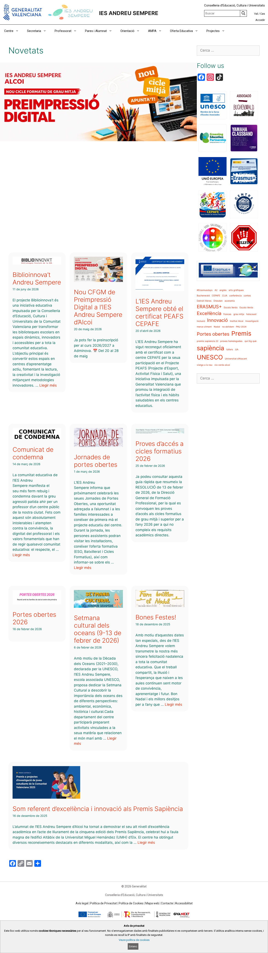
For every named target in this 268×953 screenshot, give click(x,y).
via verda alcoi (222, 365)
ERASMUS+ (209, 306)
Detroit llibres (204, 300)
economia (230, 300)
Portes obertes (213, 334)
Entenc (133, 946)
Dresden (218, 300)
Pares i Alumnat (96, 31)
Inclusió (201, 321)
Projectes (213, 31)
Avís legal (82, 903)
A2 (216, 290)
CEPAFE (216, 295)
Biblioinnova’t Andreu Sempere (37, 278)
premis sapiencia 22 (207, 341)
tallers (229, 349)
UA (236, 349)
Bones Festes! (155, 617)
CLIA (224, 295)
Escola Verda (230, 307)
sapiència (210, 348)
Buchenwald (203, 295)
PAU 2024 (241, 326)
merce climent (204, 326)
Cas (262, 13)
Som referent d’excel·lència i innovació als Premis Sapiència (98, 808)
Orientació (127, 31)
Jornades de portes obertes (95, 460)
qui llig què (250, 341)
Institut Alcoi (236, 321)
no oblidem (228, 326)
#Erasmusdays (205, 290)
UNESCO (210, 357)
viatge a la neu (204, 365)
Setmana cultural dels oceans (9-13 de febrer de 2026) (97, 629)
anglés (223, 290)
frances (227, 314)
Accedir (260, 20)
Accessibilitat (184, 903)
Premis (241, 333)
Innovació (217, 320)
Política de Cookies (131, 903)
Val (256, 13)
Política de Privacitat (103, 903)
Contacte (167, 903)
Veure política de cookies (134, 940)
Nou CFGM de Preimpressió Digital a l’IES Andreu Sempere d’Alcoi (98, 307)
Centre (8, 31)
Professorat (63, 31)
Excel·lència (209, 313)
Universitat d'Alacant (236, 358)
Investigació (251, 321)
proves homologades (231, 341)
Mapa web (152, 903)
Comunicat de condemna (33, 453)
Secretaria (34, 31)
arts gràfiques (236, 290)
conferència (235, 295)
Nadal (217, 326)
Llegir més (48, 385)
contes (247, 295)
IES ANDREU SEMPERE (128, 13)
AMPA (152, 31)
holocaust (251, 314)
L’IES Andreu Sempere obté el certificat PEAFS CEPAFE (159, 312)
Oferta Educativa (181, 31)
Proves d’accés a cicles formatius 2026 (159, 451)
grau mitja (238, 314)
